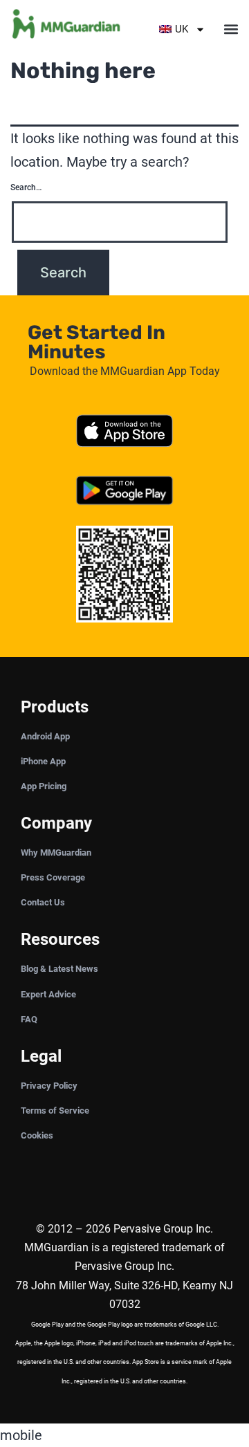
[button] (230, 29)
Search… (26, 187)
